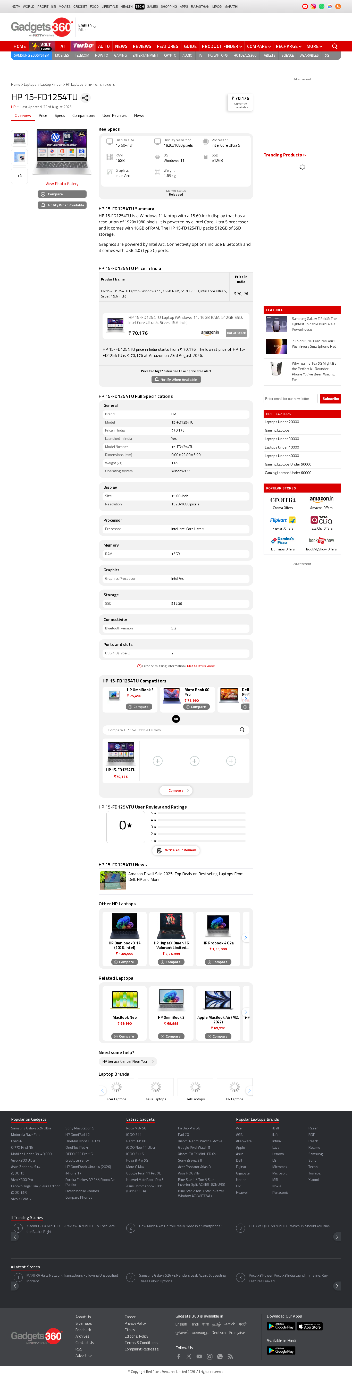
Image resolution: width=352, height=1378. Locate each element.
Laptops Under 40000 (282, 448)
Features (168, 46)
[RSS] (338, 6)
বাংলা (205, 1325)
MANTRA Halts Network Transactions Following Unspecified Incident (72, 1278)
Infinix (276, 1141)
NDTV (16, 6)
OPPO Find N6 (22, 1148)
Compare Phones (78, 1198)
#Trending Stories (27, 1218)
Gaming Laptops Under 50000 (288, 465)
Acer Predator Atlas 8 (194, 1167)
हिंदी (53, 6)
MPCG (217, 6)
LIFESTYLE (110, 6)
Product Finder (220, 46)
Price (43, 116)
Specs (60, 116)
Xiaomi (313, 1180)
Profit (42, 6)
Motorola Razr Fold (25, 1135)
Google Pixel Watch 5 (194, 1148)
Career (130, 1317)
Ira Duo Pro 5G (189, 1128)
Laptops (30, 85)
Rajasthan (200, 6)
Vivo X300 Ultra (23, 1161)
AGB (239, 1135)
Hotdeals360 (245, 56)
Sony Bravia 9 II (190, 1161)
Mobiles (62, 56)
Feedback (83, 1330)
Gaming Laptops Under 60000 (288, 473)
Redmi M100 (136, 1141)
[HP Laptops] (235, 1087)
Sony (312, 1161)
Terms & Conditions (141, 1343)
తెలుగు (229, 1324)
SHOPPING (169, 6)
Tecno (313, 1167)
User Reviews (115, 116)
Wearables (309, 56)
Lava (275, 1148)
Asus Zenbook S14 (25, 1167)
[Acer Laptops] (116, 1087)
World (29, 6)
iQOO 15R (19, 1193)
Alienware (244, 1141)
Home (20, 46)
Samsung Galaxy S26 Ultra (31, 1128)
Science (287, 56)
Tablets (268, 56)
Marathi (231, 6)
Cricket (80, 6)
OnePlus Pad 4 (76, 1148)
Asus (240, 1154)
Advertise (84, 1356)
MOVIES (65, 6)
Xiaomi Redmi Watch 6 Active (200, 1141)
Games (152, 6)
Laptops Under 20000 (282, 422)
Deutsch (219, 1333)
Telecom (82, 56)
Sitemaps (84, 1324)
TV (200, 56)
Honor (241, 1180)
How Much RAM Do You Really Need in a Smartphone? (180, 1226)
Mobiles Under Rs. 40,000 (31, 1154)
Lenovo (278, 1154)
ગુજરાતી (182, 1333)
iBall (275, 1128)
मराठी (242, 1325)
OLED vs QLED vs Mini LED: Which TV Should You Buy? (290, 1226)
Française (237, 1333)
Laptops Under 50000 (282, 456)
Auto (104, 46)
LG (274, 1161)
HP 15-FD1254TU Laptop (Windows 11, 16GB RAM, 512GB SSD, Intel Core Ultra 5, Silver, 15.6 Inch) (185, 320)
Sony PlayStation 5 (79, 1128)
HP (13, 107)
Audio (187, 56)
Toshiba (314, 1173)
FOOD (94, 6)
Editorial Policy (136, 1337)
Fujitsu (241, 1167)
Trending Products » (285, 155)
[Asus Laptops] (156, 1087)
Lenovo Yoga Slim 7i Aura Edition (36, 1186)
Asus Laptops (156, 1099)
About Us (83, 1317)
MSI (275, 1180)
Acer (239, 1128)
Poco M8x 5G (136, 1128)
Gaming (120, 56)
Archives (82, 1337)
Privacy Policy (135, 1324)
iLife (275, 1135)
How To (101, 56)
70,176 (138, 333)
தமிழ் (216, 1325)
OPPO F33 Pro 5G (79, 1154)
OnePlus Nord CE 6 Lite (82, 1141)
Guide (190, 46)
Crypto (170, 56)
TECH (140, 6)
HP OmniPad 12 (77, 1135)
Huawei (242, 1193)
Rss (230, 1356)
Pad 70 (183, 1135)
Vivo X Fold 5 (21, 1199)
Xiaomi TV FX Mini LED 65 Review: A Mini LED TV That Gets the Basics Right (71, 1229)
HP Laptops (74, 85)
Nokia (276, 1186)
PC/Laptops (218, 56)
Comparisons (83, 116)
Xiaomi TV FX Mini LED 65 (197, 1154)
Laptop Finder (51, 85)
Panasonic (280, 1193)
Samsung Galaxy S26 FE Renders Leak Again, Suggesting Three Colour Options (182, 1278)
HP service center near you (125, 1062)
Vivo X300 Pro (22, 1180)
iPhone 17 (73, 1173)
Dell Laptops (195, 1099)
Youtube (199, 1356)
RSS (79, 1349)
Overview (23, 116)
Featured (275, 309)
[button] (245, 698)
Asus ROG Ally (189, 1173)
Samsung (315, 1154)
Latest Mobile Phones (82, 1191)
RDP (311, 1135)
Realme (314, 1148)
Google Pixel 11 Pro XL (143, 1173)
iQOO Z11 (134, 1135)
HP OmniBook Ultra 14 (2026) (88, 1167)
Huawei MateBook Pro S (145, 1180)
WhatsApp (220, 1356)
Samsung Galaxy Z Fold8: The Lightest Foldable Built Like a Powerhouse (314, 324)
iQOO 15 (17, 1173)
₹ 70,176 (240, 98)
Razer (313, 1128)
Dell (239, 1161)
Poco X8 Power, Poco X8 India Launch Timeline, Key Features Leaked (288, 1278)
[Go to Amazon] (115, 325)
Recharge (287, 46)
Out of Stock (236, 333)
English (181, 1325)
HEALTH (127, 6)
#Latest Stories (25, 1267)
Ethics (130, 1330)
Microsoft (279, 1173)
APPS (184, 6)
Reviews (142, 46)
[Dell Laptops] (195, 1087)
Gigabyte (243, 1173)
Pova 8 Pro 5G (137, 1161)
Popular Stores (281, 488)
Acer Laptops (116, 1099)
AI (63, 46)
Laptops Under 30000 (282, 439)
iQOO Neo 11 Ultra (140, 1148)
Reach (313, 1141)
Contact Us (85, 1343)
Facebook (178, 1356)
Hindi (195, 1325)
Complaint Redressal (142, 1349)
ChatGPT (17, 1141)
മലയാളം (200, 1333)
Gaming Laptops (277, 431)
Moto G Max (135, 1167)
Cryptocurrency (77, 1161)
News (121, 46)
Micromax (279, 1167)
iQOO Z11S (135, 1154)
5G (327, 56)
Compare (257, 46)
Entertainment (145, 56)
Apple (240, 1148)
